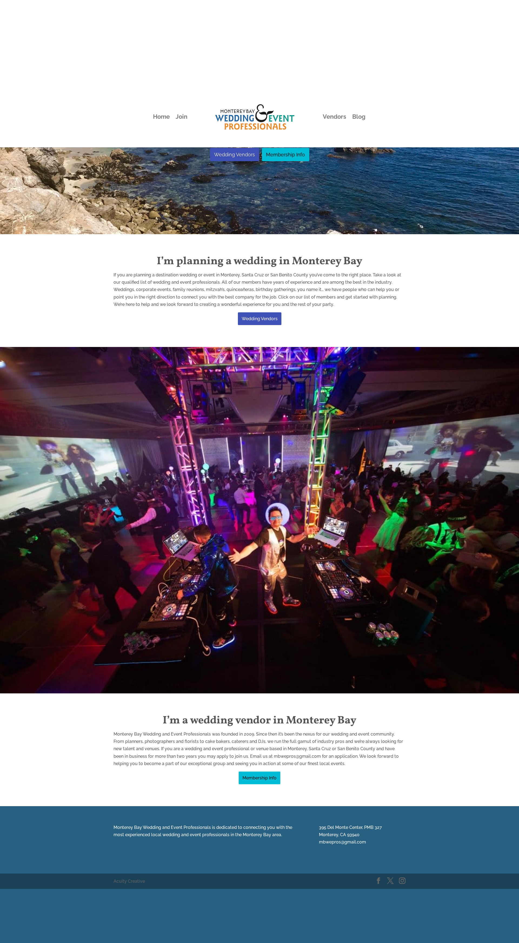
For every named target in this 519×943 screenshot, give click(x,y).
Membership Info (285, 154)
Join (181, 117)
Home (161, 117)
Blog (358, 117)
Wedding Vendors (234, 154)
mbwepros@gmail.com (342, 842)
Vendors (334, 117)
